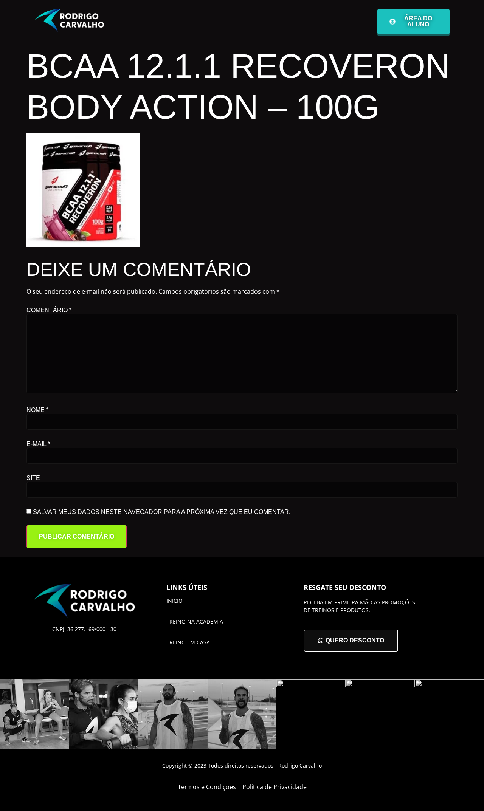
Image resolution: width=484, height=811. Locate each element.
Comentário (48, 310)
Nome (37, 410)
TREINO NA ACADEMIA (194, 621)
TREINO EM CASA (188, 642)
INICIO (174, 600)
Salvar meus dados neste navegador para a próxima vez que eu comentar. (161, 512)
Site (33, 478)
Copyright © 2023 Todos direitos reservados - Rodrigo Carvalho (242, 765)
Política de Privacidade (274, 787)
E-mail (38, 444)
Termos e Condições (207, 787)
